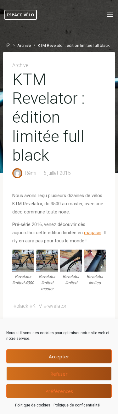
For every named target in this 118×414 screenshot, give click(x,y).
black (22, 306)
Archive (24, 45)
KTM (37, 306)
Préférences (59, 391)
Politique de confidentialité (76, 405)
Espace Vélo (21, 15)
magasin (92, 232)
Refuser (59, 374)
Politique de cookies (32, 405)
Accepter (59, 356)
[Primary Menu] (110, 15)
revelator (56, 306)
